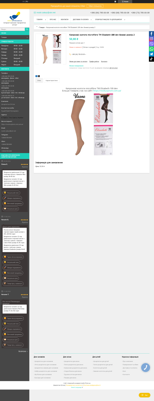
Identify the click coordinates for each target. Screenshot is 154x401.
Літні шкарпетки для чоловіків (45, 365)
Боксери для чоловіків (43, 378)
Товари (4, 37)
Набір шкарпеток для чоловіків (46, 371)
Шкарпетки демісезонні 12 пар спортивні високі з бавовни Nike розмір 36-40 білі (14, 174)
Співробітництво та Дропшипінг (108, 19)
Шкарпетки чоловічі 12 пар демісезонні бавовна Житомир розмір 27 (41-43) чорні (14, 309)
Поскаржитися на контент (74, 385)
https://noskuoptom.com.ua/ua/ (12, 124)
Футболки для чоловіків (43, 374)
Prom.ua (87, 383)
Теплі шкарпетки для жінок (73, 365)
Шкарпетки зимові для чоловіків (46, 368)
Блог (124, 371)
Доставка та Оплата (80, 19)
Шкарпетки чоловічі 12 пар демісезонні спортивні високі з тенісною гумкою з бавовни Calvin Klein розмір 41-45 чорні (14, 239)
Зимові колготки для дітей (102, 371)
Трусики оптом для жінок (73, 374)
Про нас (53, 19)
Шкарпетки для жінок (71, 361)
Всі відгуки (22, 351)
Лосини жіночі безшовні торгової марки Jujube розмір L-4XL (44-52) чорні (14, 232)
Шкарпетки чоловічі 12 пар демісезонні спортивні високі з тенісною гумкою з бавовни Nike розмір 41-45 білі (14, 182)
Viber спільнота (95, 6)
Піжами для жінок (70, 378)
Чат (146, 395)
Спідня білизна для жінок (73, 371)
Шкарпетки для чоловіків (44, 361)
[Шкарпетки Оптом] (15, 16)
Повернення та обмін (130, 365)
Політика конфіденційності (92, 385)
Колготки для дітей (100, 368)
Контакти (64, 19)
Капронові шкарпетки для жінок (75, 368)
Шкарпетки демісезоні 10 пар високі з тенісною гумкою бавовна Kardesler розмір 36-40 (14, 247)
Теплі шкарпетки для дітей (103, 365)
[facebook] (36, 76)
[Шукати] (27, 29)
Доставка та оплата (130, 368)
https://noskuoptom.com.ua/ (107, 90)
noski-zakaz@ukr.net (8, 131)
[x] (39, 76)
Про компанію (128, 361)
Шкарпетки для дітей (101, 361)
